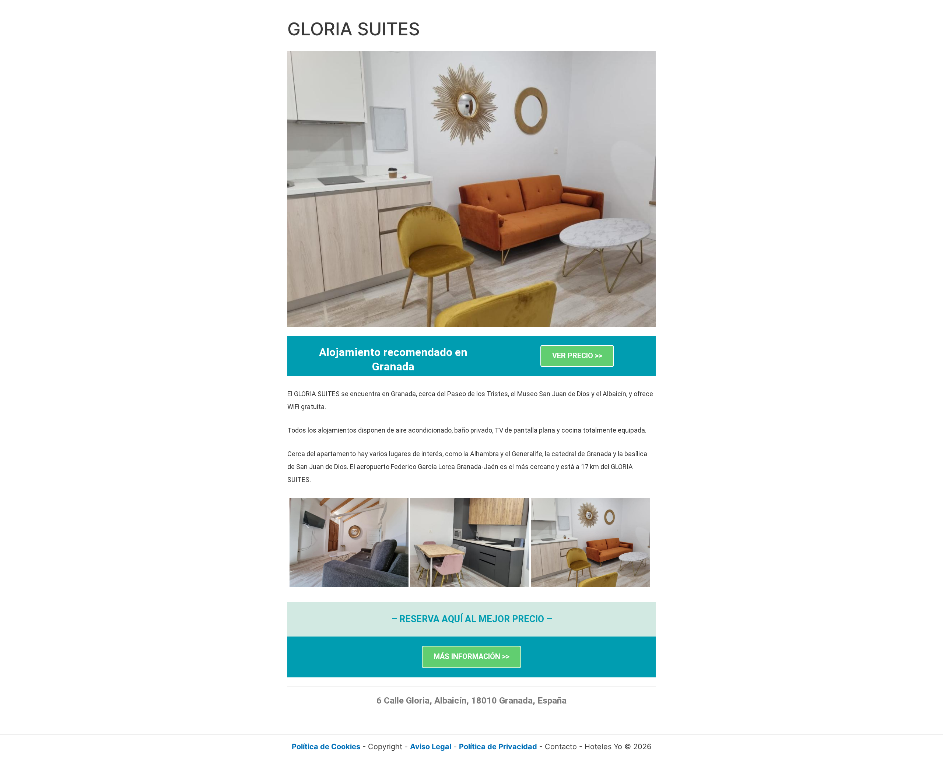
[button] (577, 356)
